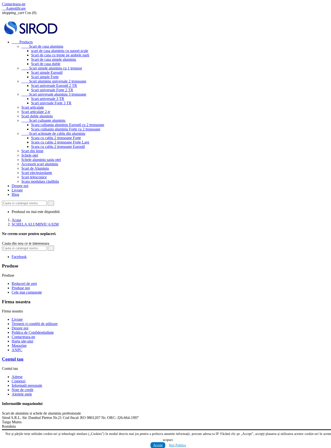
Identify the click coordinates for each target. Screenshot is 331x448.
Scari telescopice (34, 177)
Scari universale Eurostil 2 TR (54, 86)
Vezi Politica (177, 445)
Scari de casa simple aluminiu (53, 59)
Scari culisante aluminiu (43, 120)
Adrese (17, 377)
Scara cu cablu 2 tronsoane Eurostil (58, 146)
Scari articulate (32, 107)
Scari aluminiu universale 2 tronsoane (53, 81)
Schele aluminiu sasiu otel (41, 160)
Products (22, 42)
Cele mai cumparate (27, 292)
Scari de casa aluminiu (42, 46)
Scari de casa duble (45, 64)
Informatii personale (27, 385)
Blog (15, 194)
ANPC (17, 350)
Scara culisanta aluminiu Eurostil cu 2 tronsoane (67, 125)
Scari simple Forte (45, 77)
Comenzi (18, 381)
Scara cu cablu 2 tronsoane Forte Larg (60, 142)
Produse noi (21, 288)
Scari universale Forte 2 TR (52, 90)
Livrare (17, 190)
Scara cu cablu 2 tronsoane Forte (56, 138)
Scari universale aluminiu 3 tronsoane (53, 94)
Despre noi (20, 186)
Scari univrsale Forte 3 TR (51, 103)
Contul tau (13, 359)
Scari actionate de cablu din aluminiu (53, 133)
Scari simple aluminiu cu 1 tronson (51, 68)
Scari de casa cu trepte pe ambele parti (60, 55)
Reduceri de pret (24, 283)
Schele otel (29, 155)
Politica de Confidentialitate (33, 332)
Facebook (19, 257)
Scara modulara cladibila (40, 181)
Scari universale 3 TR (47, 99)
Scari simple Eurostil (47, 72)
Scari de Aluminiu (35, 168)
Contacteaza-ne (13, 4)
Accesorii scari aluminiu (39, 164)
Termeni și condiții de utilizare (35, 324)
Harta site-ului (22, 341)
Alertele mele (22, 394)
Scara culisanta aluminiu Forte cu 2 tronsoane (65, 129)
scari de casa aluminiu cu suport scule (59, 51)
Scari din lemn (32, 151)
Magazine (19, 345)
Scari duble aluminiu (37, 116)
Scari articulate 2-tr (35, 112)
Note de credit (22, 390)
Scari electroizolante (36, 173)
